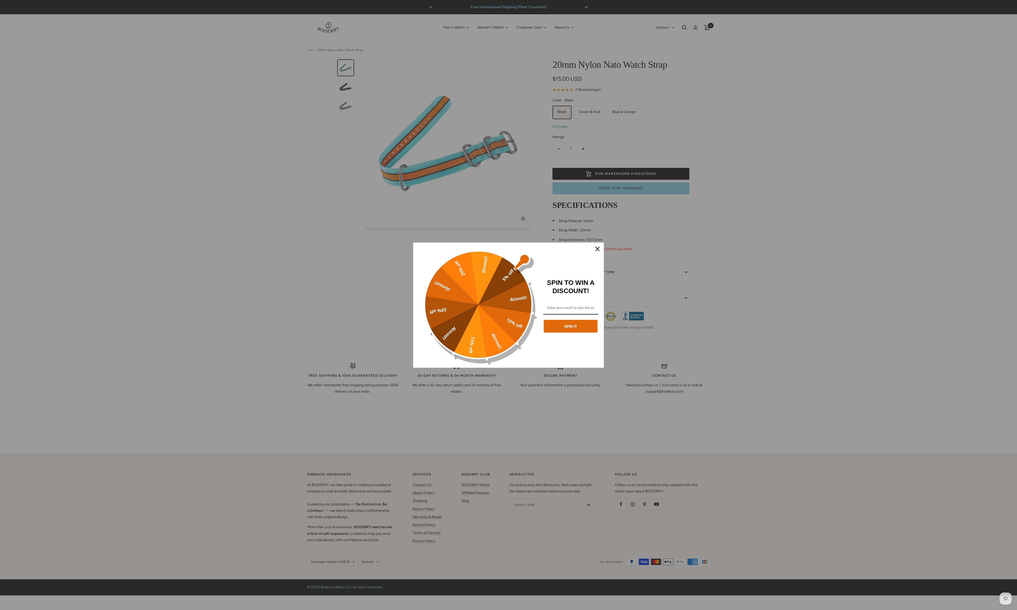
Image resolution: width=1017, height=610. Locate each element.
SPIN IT (570, 326)
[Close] (597, 249)
